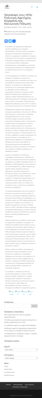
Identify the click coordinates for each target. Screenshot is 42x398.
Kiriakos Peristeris (11, 27)
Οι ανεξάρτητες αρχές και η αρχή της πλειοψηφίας (20, 325)
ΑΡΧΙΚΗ (8, 385)
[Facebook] (11, 293)
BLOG (30, 27)
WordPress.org (9, 375)
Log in (6, 366)
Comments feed (9, 372)
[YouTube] (30, 293)
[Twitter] (18, 293)
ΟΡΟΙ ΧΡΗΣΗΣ (29, 385)
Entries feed (8, 369)
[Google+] (24, 293)
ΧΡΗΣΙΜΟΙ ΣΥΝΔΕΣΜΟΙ (20, 387)
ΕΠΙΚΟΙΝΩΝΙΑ (17, 385)
